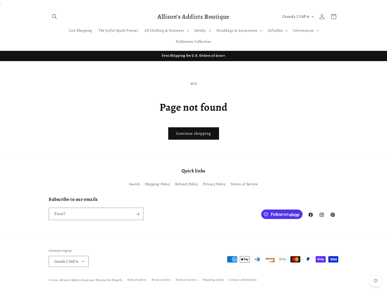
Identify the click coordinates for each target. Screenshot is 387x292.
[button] (54, 16)
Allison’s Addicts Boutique (77, 280)
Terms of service (186, 279)
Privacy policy (161, 279)
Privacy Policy (214, 183)
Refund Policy (186, 183)
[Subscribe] (137, 214)
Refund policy (136, 279)
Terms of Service (244, 183)
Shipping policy (213, 279)
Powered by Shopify (109, 280)
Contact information (243, 279)
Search (134, 183)
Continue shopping (193, 133)
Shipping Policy (157, 183)
